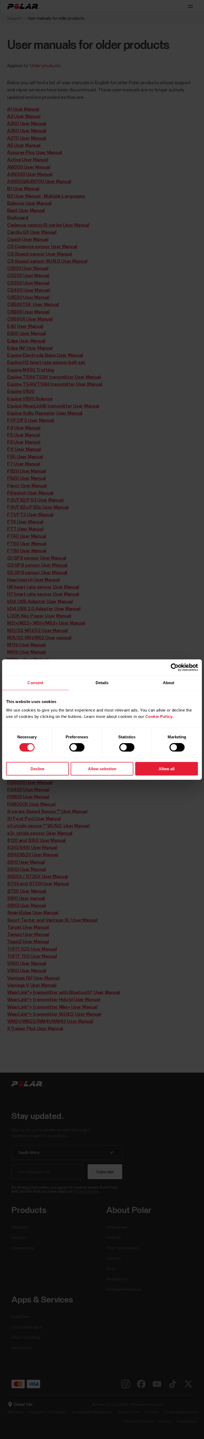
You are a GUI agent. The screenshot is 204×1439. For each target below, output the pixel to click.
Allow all (167, 768)
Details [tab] (102, 682)
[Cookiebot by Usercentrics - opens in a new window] (174, 667)
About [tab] (169, 682)
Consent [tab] (35, 682)
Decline (37, 768)
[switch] (76, 747)
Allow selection (102, 768)
